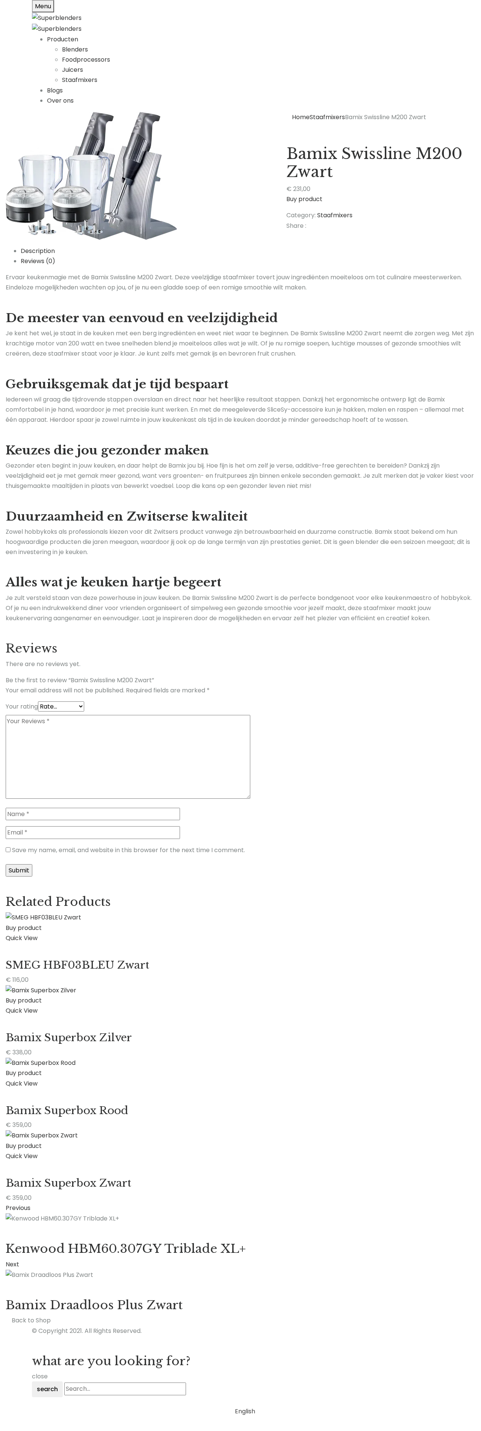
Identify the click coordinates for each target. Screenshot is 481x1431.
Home (301, 117)
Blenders (75, 49)
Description (38, 251)
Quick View (22, 938)
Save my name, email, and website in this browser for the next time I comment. (128, 850)
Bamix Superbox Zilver (69, 1037)
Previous (18, 1208)
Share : (296, 225)
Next (12, 1264)
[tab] (248, 251)
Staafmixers (79, 80)
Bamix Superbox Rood (67, 1110)
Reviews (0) (38, 261)
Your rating (22, 706)
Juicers (72, 69)
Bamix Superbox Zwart (68, 1183)
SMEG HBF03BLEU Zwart (77, 965)
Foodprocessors (86, 59)
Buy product (304, 199)
